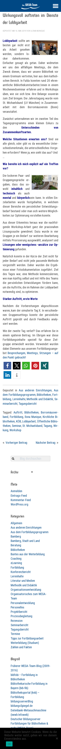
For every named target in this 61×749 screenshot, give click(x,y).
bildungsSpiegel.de (22, 705)
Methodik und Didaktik (40, 399)
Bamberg (16, 536)
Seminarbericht (19, 625)
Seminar (16, 425)
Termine (15, 634)
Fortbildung (16, 417)
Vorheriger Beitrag (16, 442)
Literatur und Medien (23, 580)
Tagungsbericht (28, 403)
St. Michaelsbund (32, 425)
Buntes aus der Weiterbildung (28, 554)
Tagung (48, 425)
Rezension (17, 620)
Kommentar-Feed (21, 500)
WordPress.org (19, 504)
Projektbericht (19, 611)
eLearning (16, 563)
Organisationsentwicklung (26, 589)
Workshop (15, 430)
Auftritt (18, 412)
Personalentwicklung (23, 603)
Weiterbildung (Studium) (25, 643)
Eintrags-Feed (19, 495)
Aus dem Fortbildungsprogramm (29, 532)
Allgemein (16, 523)
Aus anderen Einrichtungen (35, 390)
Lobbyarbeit (29, 421)
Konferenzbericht (21, 572)
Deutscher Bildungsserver (25, 719)
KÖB (18, 421)
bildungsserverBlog (22, 701)
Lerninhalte (19, 399)
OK (9, 744)
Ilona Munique (38, 31)
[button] (7, 365)
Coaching (16, 558)
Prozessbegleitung (21, 616)
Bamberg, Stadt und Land (25, 541)
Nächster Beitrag (45, 442)
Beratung (16, 545)
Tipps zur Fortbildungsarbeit (27, 638)
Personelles (17, 607)
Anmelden (16, 491)
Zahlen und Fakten (21, 647)
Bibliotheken (44, 394)
